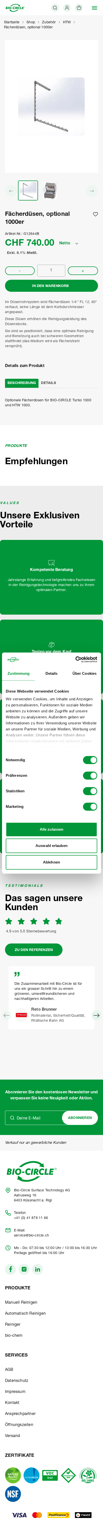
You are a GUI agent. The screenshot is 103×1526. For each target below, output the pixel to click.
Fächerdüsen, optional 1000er (28, 27)
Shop (30, 22)
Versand (12, 1436)
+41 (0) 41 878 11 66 (31, 1218)
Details (48, 383)
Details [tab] (52, 673)
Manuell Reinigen (21, 1303)
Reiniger (12, 1325)
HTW (67, 22)
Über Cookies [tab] (84, 673)
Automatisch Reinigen (25, 1314)
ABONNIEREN (80, 1118)
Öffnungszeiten (19, 1425)
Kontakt (12, 1403)
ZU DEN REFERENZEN (34, 950)
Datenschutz (16, 1381)
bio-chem (14, 1336)
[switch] (90, 776)
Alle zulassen (51, 829)
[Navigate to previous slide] (7, 1015)
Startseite (12, 22)
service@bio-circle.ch (31, 1235)
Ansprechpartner (20, 1414)
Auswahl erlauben (52, 845)
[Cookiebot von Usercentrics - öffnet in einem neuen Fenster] (75, 659)
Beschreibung (22, 383)
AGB (9, 1370)
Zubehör (49, 22)
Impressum (15, 1392)
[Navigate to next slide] (97, 1015)
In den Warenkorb (50, 286)
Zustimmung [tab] (19, 673)
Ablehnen (51, 862)
